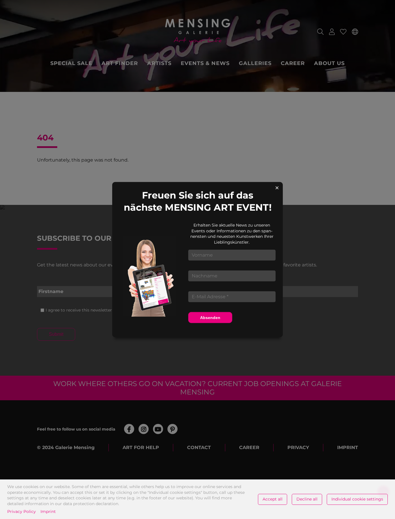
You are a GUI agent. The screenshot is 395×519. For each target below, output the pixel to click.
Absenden (210, 317)
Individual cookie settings (357, 499)
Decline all (307, 499)
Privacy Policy (21, 511)
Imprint (48, 511)
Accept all (273, 499)
